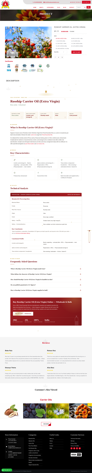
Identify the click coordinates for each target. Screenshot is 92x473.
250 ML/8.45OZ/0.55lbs (61, 38)
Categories (50, 7)
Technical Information (75, 438)
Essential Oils (32, 438)
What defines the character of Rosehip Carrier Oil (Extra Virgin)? (31, 274)
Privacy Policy (74, 443)
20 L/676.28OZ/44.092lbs (77, 46)
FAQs (51, 448)
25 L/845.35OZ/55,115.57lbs (62, 48)
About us (52, 438)
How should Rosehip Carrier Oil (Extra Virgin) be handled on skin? (32, 279)
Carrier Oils (31, 443)
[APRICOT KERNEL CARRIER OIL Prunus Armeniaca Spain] (80, 411)
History (51, 441)
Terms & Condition (75, 445)
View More (46, 424)
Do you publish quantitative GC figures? (23, 285)
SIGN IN (73, 2)
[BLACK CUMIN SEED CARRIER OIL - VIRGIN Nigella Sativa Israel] (57, 411)
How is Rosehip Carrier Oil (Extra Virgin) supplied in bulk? (29, 290)
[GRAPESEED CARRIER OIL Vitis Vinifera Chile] (34, 411)
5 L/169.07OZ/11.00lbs (61, 43)
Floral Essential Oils (47, 134)
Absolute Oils (32, 441)
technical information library (23, 233)
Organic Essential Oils (34, 464)
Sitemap (72, 441)
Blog (64, 7)
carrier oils (33, 134)
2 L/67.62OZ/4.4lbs (75, 41)
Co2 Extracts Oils (32, 448)
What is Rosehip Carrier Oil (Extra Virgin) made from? (28, 269)
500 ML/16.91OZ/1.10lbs (77, 38)
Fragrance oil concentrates (35, 455)
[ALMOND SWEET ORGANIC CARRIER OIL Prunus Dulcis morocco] (11, 411)
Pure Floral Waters (33, 445)
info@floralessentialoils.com (52, 2)
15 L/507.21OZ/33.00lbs (61, 46)
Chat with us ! (7, 470)
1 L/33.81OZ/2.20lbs (60, 41)
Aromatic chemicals (33, 457)
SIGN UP (79, 2)
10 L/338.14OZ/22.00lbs (76, 43)
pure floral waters (29, 143)
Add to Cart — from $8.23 (23, 313)
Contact (71, 7)
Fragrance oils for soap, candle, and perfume (34, 451)
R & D (58, 7)
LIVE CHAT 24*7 (86, 2)
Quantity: (56, 52)
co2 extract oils (40, 143)
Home (34, 7)
